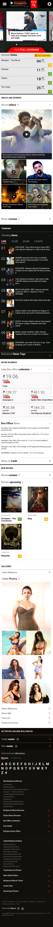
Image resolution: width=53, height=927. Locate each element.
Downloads (11, 891)
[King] (38, 499)
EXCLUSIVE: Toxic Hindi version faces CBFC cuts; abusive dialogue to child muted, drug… (33, 248)
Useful (8, 886)
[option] (26, 27)
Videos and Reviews (11, 98)
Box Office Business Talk (12, 854)
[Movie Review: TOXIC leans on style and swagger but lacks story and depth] (26, 26)
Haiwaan (5, 69)
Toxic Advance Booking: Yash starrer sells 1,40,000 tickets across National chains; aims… (32, 281)
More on (9, 460)
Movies (11, 482)
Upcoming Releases (10, 861)
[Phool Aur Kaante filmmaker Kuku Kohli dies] (10, 303)
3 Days (38, 241)
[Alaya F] (14, 667)
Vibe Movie (7, 799)
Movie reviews (38, 30)
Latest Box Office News (11, 849)
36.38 (10, 407)
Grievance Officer (8, 904)
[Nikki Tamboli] (14, 691)
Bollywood (13, 881)
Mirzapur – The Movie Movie (13, 792)
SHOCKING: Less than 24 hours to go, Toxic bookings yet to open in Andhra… (32, 344)
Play (26, 134)
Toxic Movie (7, 784)
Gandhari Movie (8, 787)
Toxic (5, 386)
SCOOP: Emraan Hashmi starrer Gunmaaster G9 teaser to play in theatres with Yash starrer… (33, 323)
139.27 (11, 392)
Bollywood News (9, 844)
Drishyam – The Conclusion (8, 519)
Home (4, 902)
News (10, 423)
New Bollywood (12, 781)
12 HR (14, 241)
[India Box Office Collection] (17, 367)
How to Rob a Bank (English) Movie (15, 789)
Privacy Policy (21, 902)
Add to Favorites (19, 489)
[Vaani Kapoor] (14, 643)
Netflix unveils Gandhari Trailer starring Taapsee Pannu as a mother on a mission (32, 333)
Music (9, 219)
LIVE (3, 241)
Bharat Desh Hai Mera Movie (13, 801)
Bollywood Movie (13, 810)
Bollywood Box (11, 831)
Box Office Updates (10, 852)
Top (7, 826)
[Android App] (18, 908)
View (26, 49)
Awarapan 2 (8, 400)
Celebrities (16, 758)
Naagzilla (5, 556)
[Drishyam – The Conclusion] (11, 499)
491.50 (39, 392)
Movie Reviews (8, 864)
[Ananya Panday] (38, 667)
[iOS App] (22, 908)
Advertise (11, 902)
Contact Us (41, 902)
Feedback (31, 902)
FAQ (17, 904)
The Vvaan (5, 87)
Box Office (11, 821)
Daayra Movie (8, 806)
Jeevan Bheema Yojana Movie (13, 794)
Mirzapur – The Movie (10, 60)
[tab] (26, 572)
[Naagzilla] (11, 537)
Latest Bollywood (12, 841)
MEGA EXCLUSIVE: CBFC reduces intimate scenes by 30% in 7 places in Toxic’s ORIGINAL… (32, 292)
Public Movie (12, 815)
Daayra (4, 78)
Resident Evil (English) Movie (13, 804)
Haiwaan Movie (8, 797)
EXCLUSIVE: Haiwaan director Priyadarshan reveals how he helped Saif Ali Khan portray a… (32, 270)
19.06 (12, 377)
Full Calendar (43, 55)
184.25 (39, 407)
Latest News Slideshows (12, 859)
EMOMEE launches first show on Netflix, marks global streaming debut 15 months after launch (31, 260)
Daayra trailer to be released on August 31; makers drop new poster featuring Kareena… (33, 312)
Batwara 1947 (9, 413)
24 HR (26, 241)
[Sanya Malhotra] (38, 691)
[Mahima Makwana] (26, 606)
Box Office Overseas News (12, 856)
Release (9, 54)
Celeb (9, 578)
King (30, 518)
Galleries (6, 566)
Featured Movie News (11, 847)
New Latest (10, 875)
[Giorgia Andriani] (38, 643)
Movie (8, 104)
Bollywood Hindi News (11, 866)
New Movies (7, 468)
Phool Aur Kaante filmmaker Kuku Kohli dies (33, 300)
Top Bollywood (12, 870)
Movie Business (9, 362)
